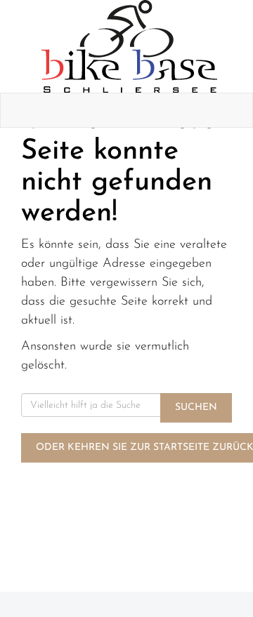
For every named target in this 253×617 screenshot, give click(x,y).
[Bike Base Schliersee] (129, 46)
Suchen (196, 407)
